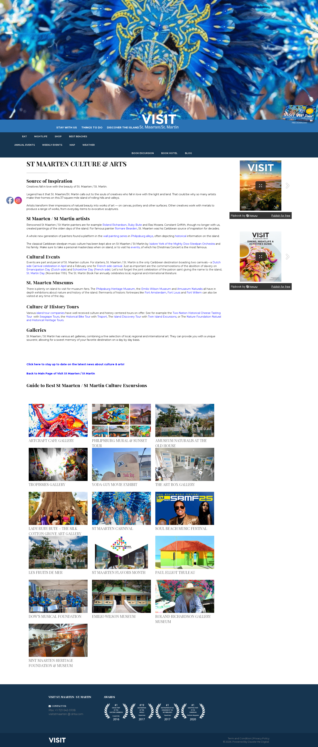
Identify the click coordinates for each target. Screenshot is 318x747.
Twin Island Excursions (162, 316)
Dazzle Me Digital (258, 741)
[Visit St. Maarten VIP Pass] (299, 114)
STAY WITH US (66, 127)
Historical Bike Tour (78, 316)
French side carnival (109, 266)
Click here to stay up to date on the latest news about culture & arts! (75, 364)
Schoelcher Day (83, 269)
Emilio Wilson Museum (156, 289)
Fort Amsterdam (155, 292)
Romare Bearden (126, 228)
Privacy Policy (261, 738)
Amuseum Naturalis (190, 289)
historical (181, 236)
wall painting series (115, 236)
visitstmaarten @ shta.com (66, 714)
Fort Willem (194, 292)
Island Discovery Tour (127, 316)
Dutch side (59, 269)
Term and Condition (239, 738)
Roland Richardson (115, 224)
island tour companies (50, 313)
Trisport (102, 316)
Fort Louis (173, 292)
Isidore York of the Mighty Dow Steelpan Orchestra (182, 243)
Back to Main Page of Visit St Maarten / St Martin (60, 373)
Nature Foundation (199, 316)
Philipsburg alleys (142, 236)
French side (102, 269)
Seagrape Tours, (50, 316)
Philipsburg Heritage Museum (115, 289)
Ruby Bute (135, 224)
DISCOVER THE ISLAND (123, 127)
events (135, 247)
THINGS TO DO (92, 127)
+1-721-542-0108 (65, 710)
